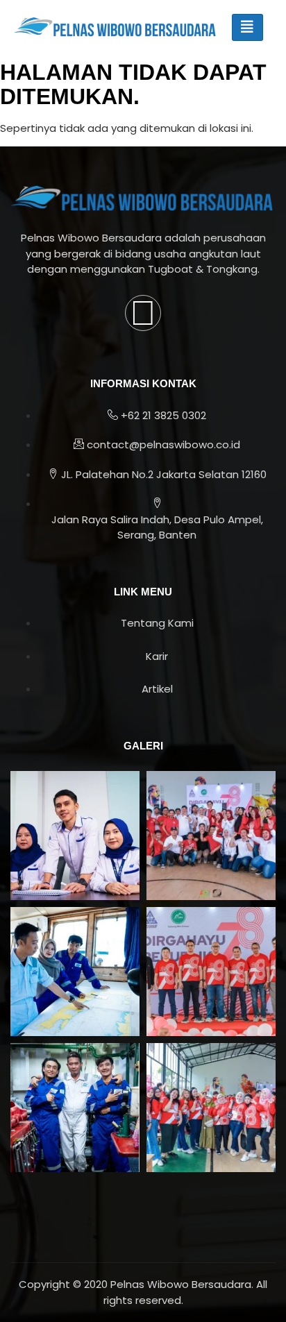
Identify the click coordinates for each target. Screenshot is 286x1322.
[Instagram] (143, 313)
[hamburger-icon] (247, 27)
